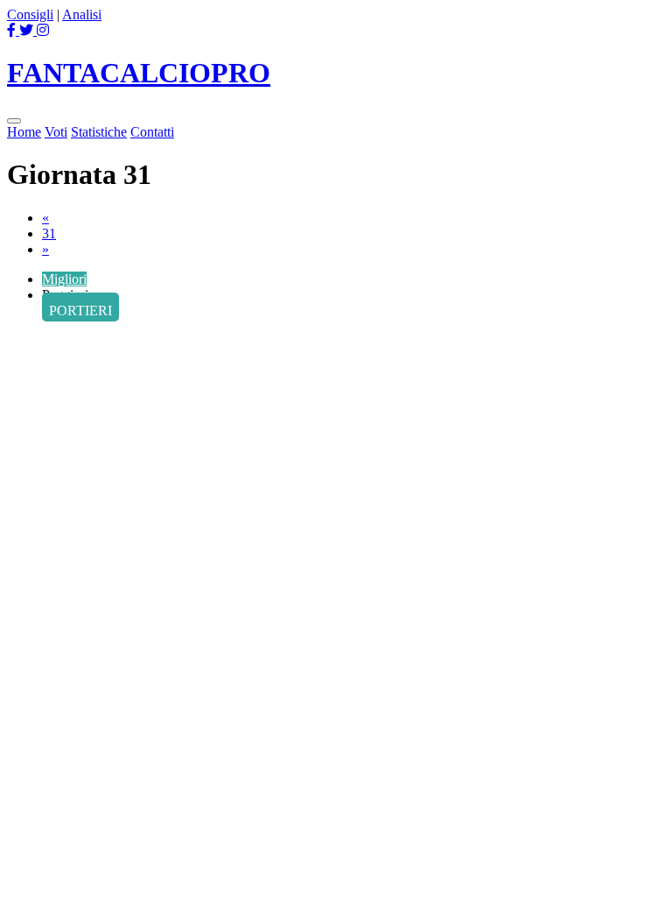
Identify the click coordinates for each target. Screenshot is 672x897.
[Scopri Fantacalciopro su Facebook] (13, 30)
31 (49, 233)
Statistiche (99, 131)
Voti (56, 131)
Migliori (64, 279)
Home (24, 131)
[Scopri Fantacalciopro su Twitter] (28, 30)
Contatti (152, 131)
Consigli (30, 14)
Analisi (82, 14)
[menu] (14, 121)
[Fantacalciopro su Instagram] (43, 30)
